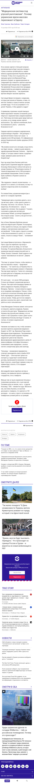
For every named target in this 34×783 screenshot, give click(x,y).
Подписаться (17, 410)
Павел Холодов (24, 24)
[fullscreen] (31, 56)
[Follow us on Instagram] (14, 766)
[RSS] (22, 766)
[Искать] (26, 781)
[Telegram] (17, 781)
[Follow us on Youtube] (10, 766)
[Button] (10, 31)
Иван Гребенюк (15, 24)
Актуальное (5, 8)
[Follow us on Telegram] (18, 766)
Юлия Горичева (5, 24)
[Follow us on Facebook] (2, 766)
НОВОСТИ (7, 638)
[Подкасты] (27, 766)
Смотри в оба (9, 686)
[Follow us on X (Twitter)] (6, 766)
